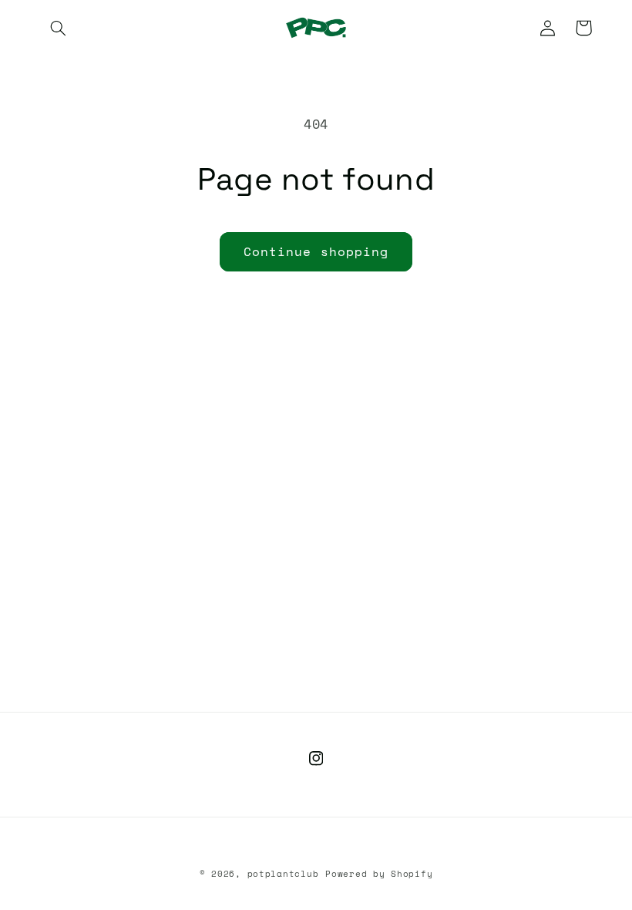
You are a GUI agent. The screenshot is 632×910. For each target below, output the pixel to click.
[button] (58, 28)
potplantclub (283, 874)
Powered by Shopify (378, 874)
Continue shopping (316, 251)
